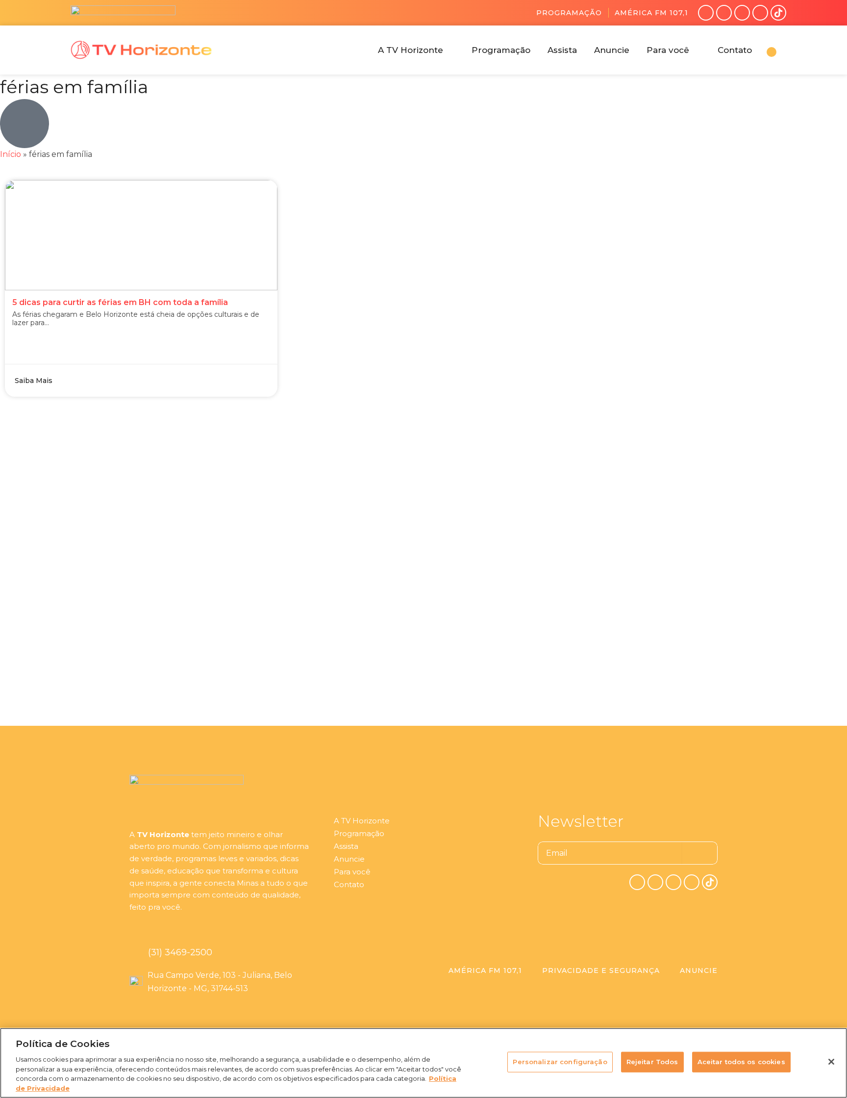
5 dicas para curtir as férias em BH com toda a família (120, 302)
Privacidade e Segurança (601, 970)
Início (10, 154)
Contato (349, 884)
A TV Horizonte (362, 820)
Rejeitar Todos (652, 1062)
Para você (352, 871)
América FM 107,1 (651, 12)
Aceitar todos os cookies (741, 1062)
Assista (346, 846)
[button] (416, 50)
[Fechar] (831, 1061)
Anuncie (349, 859)
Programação (569, 12)
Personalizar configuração (560, 1062)
